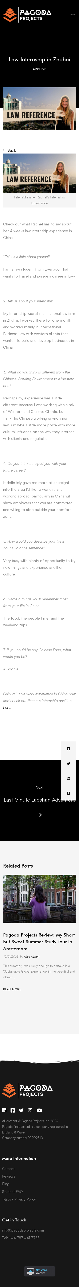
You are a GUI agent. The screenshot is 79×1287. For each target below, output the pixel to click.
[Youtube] (39, 1110)
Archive (39, 69)
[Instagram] (30, 1110)
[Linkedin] (68, 778)
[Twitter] (68, 763)
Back (11, 150)
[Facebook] (68, 748)
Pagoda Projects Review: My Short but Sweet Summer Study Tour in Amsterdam (39, 941)
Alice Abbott (31, 956)
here (6, 707)
